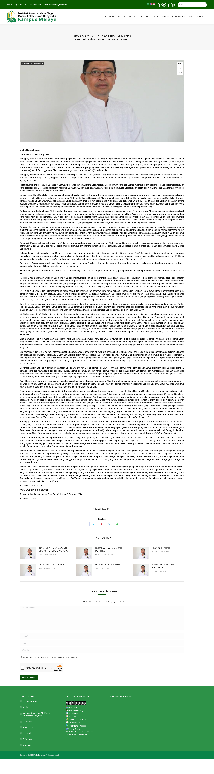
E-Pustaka (27, 739)
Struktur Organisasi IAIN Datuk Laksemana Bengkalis (36, 714)
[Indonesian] (153, 4)
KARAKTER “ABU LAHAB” (52, 564)
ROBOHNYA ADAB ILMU (107, 564)
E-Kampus (27, 721)
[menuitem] (139, 16)
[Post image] (28, 553)
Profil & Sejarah (30, 701)
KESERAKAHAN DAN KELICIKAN (163, 566)
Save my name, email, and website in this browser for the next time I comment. (50, 657)
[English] (150, 4)
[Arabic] (147, 4)
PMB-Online (28, 727)
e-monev (27, 744)
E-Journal (27, 733)
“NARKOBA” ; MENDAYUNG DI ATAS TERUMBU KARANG (53, 549)
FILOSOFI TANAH (161, 548)
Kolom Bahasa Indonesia (32, 63)
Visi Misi (26, 707)
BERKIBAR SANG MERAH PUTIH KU (108, 549)
